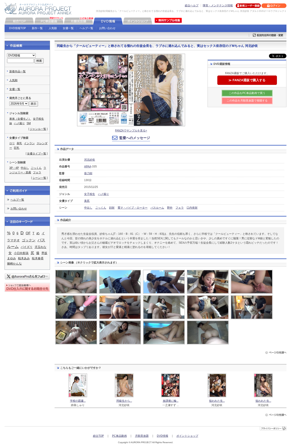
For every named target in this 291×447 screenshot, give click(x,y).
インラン (29, 143)
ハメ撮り (103, 194)
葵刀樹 (88, 173)
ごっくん (100, 207)
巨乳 (16, 147)
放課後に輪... (170, 400)
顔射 (112, 207)
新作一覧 (37, 28)
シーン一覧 (39, 177)
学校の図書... (78, 400)
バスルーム (157, 207)
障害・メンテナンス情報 (218, 5)
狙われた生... (217, 400)
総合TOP (98, 435)
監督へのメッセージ (134, 138)
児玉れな (40, 247)
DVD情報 (162, 435)
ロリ (12, 143)
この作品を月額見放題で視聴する (247, 100)
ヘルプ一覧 (86, 28)
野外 (170, 207)
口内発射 (192, 207)
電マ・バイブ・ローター (133, 207)
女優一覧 (68, 28)
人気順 (53, 28)
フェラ (180, 207)
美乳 (19, 143)
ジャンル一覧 (38, 129)
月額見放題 (142, 435)
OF (28, 233)
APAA (87, 166)
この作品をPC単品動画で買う (247, 93)
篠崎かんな (14, 263)
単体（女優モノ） (20, 118)
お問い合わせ (107, 28)
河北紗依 (89, 159)
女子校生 (89, 194)
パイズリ (27, 247)
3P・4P (14, 167)
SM (29, 123)
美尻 (87, 200)
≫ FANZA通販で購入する (247, 80)
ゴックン (28, 240)
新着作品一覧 (17, 71)
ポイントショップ (187, 435)
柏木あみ (24, 258)
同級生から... (124, 400)
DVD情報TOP (17, 28)
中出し (88, 207)
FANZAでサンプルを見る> (131, 130)
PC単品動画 (119, 435)
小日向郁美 (21, 253)
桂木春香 (38, 258)
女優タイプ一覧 (36, 153)
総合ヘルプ (191, 5)
